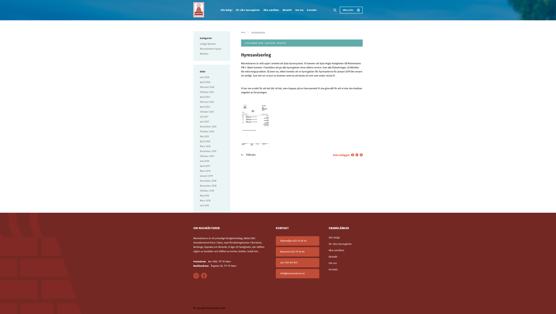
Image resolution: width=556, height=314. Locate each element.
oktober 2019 (207, 156)
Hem (243, 32)
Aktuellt (287, 10)
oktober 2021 (207, 111)
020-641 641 (291, 262)
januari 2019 (206, 176)
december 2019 (208, 151)
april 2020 (205, 141)
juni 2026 (204, 77)
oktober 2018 (207, 190)
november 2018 (208, 185)
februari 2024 (207, 102)
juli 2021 (204, 116)
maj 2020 (204, 136)
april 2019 (205, 166)
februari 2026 (207, 87)
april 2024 (205, 97)
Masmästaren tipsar (211, 48)
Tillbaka (250, 154)
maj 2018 (204, 195)
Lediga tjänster (208, 44)
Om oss (299, 10)
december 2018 (208, 180)
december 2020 (208, 126)
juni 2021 (204, 121)
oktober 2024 (207, 92)
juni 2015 (204, 205)
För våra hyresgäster (248, 10)
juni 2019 (204, 161)
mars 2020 (205, 146)
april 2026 (205, 82)
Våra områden (271, 10)
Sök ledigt (226, 10)
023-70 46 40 (299, 240)
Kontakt (312, 10)
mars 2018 (205, 200)
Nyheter (204, 53)
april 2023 (205, 106)
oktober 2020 (207, 131)
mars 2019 (205, 171)
